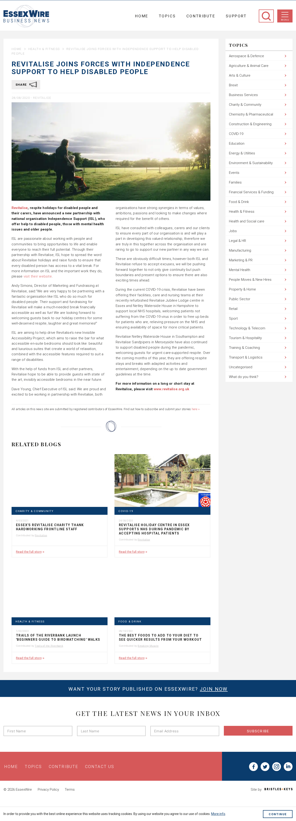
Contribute (200, 16)
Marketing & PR (241, 260)
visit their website (38, 276)
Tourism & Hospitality (245, 338)
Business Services (243, 95)
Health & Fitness (44, 49)
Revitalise (42, 98)
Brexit (233, 85)
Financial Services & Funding (251, 192)
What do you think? (243, 377)
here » (196, 409)
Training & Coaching (244, 348)
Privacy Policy (48, 789)
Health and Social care (246, 221)
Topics (167, 16)
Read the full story (29, 551)
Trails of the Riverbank (49, 645)
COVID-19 (125, 511)
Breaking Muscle (148, 645)
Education (236, 143)
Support (236, 16)
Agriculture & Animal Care (248, 66)
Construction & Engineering (250, 124)
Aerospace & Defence (246, 56)
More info (218, 814)
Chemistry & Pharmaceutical (251, 114)
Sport (233, 318)
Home (141, 16)
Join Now (214, 689)
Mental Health (239, 270)
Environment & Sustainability (251, 163)
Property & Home (242, 289)
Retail (233, 309)
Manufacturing (240, 250)
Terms (70, 789)
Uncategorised (240, 367)
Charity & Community (34, 511)
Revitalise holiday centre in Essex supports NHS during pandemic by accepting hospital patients (154, 529)
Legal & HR (237, 241)
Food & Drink (130, 621)
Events (234, 173)
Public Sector (239, 299)
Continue (278, 814)
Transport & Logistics (245, 357)
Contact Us (99, 766)
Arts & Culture (239, 75)
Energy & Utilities (242, 153)
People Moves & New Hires (250, 280)
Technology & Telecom (247, 328)
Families (235, 182)
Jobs (233, 231)
